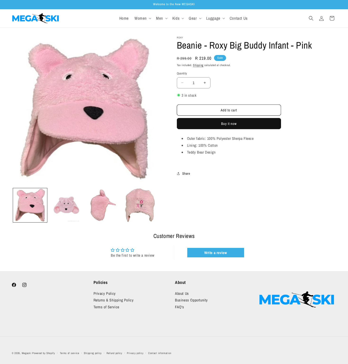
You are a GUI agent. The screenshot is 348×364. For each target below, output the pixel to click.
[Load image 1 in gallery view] (30, 205)
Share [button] (186, 173)
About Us (182, 293)
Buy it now (229, 123)
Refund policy (114, 353)
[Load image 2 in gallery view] (66, 205)
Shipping (198, 65)
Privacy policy (135, 353)
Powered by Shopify (43, 353)
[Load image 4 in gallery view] (139, 205)
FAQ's (179, 306)
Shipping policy (93, 353)
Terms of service (69, 353)
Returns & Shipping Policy (114, 300)
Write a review (215, 252)
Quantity (182, 73)
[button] (142, 18)
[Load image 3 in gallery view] (103, 205)
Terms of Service (107, 306)
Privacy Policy (105, 293)
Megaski (26, 353)
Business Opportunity (191, 300)
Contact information (159, 353)
